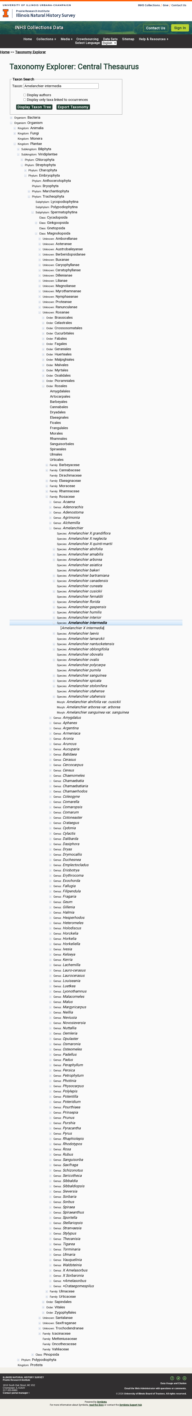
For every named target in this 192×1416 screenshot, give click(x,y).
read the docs (96, 1405)
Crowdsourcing (87, 39)
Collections (45, 39)
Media (65, 39)
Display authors (39, 95)
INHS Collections (149, 5)
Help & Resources (152, 39)
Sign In (180, 28)
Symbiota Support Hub (130, 1405)
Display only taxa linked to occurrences (57, 99)
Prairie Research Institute (33, 11)
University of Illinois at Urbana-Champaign (5, 13)
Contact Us (178, 5)
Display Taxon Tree (34, 107)
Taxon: (18, 86)
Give (165, 5)
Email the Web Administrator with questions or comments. (155, 1388)
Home (27, 39)
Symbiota (102, 1402)
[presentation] (96, 741)
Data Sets (110, 39)
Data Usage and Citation (173, 1383)
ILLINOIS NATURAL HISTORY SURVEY (23, 1377)
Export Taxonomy (73, 107)
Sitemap (128, 39)
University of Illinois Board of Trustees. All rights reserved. (155, 1393)
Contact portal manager (15, 1393)
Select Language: (88, 43)
